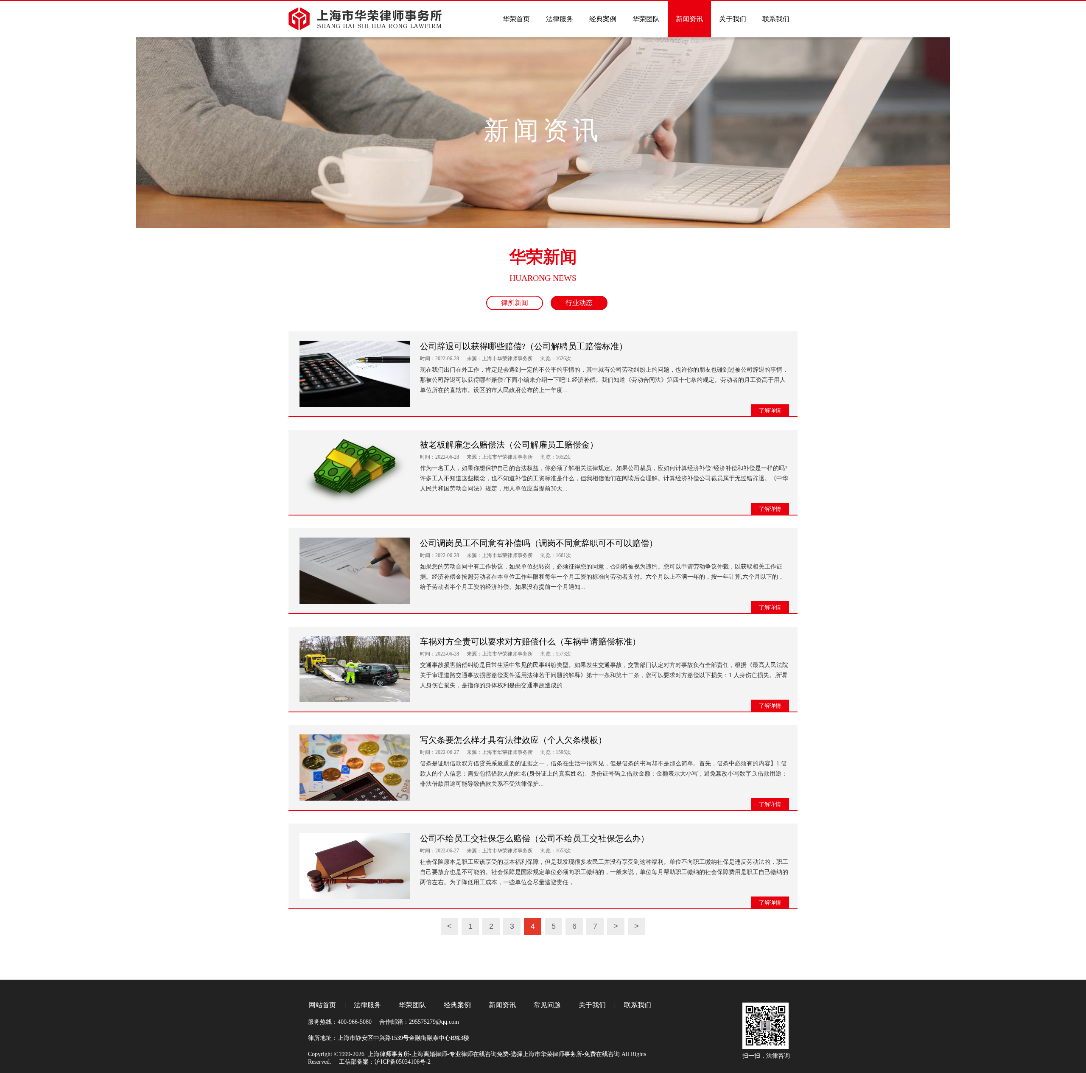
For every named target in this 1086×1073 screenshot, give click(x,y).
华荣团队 (412, 1005)
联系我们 (637, 1005)
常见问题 (547, 1005)
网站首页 (322, 1005)
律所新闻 (514, 302)
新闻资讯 (502, 1005)
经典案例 (457, 1005)
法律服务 (367, 1005)
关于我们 (592, 1005)
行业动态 (579, 302)
